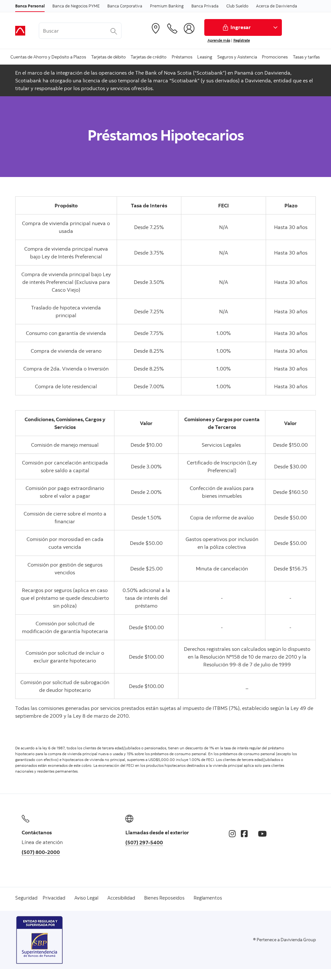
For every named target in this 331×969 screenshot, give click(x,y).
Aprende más (219, 40)
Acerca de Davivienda (276, 5)
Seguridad (26, 898)
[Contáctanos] (172, 28)
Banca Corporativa (124, 5)
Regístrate (241, 40)
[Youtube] (262, 833)
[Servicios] (189, 28)
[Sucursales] (155, 28)
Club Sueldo (237, 5)
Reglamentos (208, 898)
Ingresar (240, 27)
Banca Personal (30, 5)
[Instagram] (232, 833)
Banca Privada (205, 5)
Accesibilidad (121, 898)
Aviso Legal (86, 898)
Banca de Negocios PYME (76, 5)
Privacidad (54, 898)
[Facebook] (244, 833)
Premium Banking (167, 5)
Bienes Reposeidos (164, 898)
